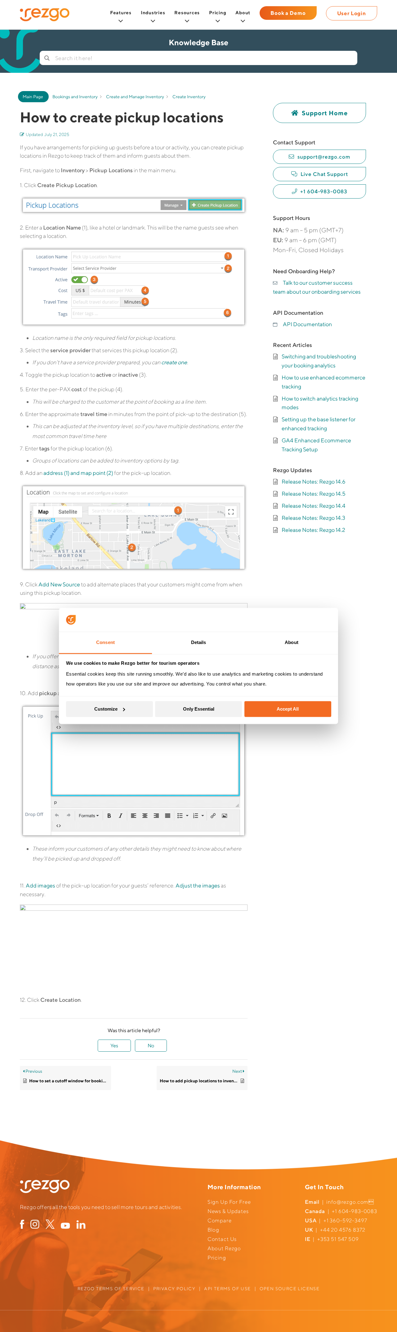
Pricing (217, 12)
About (242, 12)
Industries (153, 12)
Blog (213, 1230)
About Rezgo (224, 1248)
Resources (187, 12)
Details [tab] (198, 642)
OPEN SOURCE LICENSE (290, 1288)
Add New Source (59, 584)
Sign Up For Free (229, 1202)
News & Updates (228, 1211)
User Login (351, 13)
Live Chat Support (324, 174)
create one (174, 362)
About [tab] (291, 642)
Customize (106, 709)
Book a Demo (288, 13)
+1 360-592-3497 (345, 1220)
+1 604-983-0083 (323, 191)
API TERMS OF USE (227, 1288)
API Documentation (307, 324)
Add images (40, 885)
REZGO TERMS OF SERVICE (111, 1288)
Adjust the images (198, 885)
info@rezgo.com (347, 1202)
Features (121, 12)
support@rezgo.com (323, 157)
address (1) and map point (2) (78, 473)
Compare (219, 1220)
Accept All (288, 709)
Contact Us (222, 1239)
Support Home (325, 112)
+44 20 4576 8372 (342, 1230)
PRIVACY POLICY (174, 1288)
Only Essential (198, 709)
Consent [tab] (105, 642)
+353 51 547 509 (338, 1239)
